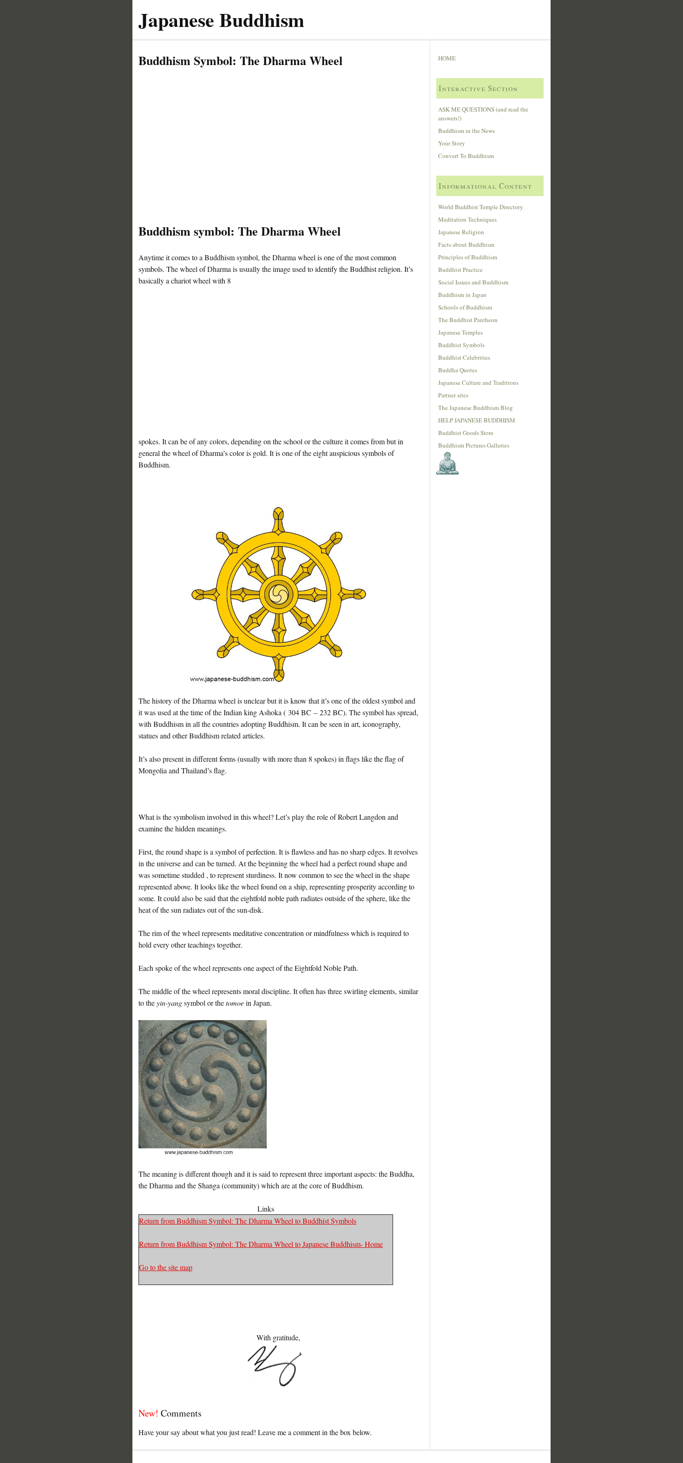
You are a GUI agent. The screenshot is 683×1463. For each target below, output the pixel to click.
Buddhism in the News (466, 130)
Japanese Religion (461, 232)
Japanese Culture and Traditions (478, 382)
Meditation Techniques (467, 219)
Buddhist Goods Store (465, 432)
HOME (447, 58)
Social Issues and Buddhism (473, 282)
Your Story (451, 143)
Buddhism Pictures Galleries (473, 445)
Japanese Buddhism (221, 19)
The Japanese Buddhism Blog (475, 407)
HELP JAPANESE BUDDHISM (476, 420)
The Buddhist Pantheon (468, 320)
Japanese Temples (460, 332)
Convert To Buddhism (466, 156)
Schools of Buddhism (465, 307)
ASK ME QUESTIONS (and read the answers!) (483, 113)
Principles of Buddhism (467, 257)
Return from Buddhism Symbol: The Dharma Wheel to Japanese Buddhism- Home (261, 1244)
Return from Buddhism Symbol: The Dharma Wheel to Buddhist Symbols (247, 1221)
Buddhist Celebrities (464, 357)
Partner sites (453, 395)
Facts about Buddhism (466, 244)
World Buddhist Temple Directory (480, 207)
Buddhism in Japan (462, 294)
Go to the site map (165, 1267)
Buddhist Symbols (461, 345)
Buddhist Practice (460, 269)
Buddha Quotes (457, 370)
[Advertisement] (278, 146)
